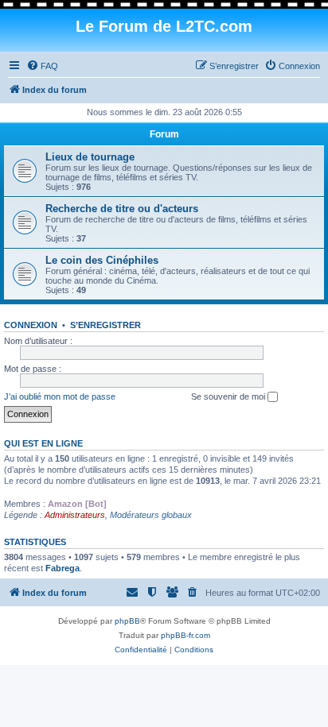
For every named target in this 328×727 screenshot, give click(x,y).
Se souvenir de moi (229, 396)
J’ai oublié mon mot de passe (59, 396)
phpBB (127, 621)
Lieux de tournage (90, 157)
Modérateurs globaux (151, 515)
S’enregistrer (105, 325)
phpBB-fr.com (185, 635)
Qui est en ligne (43, 443)
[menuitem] (42, 65)
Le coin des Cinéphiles (101, 260)
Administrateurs (75, 515)
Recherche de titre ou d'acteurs (121, 209)
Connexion (30, 325)
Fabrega (62, 568)
